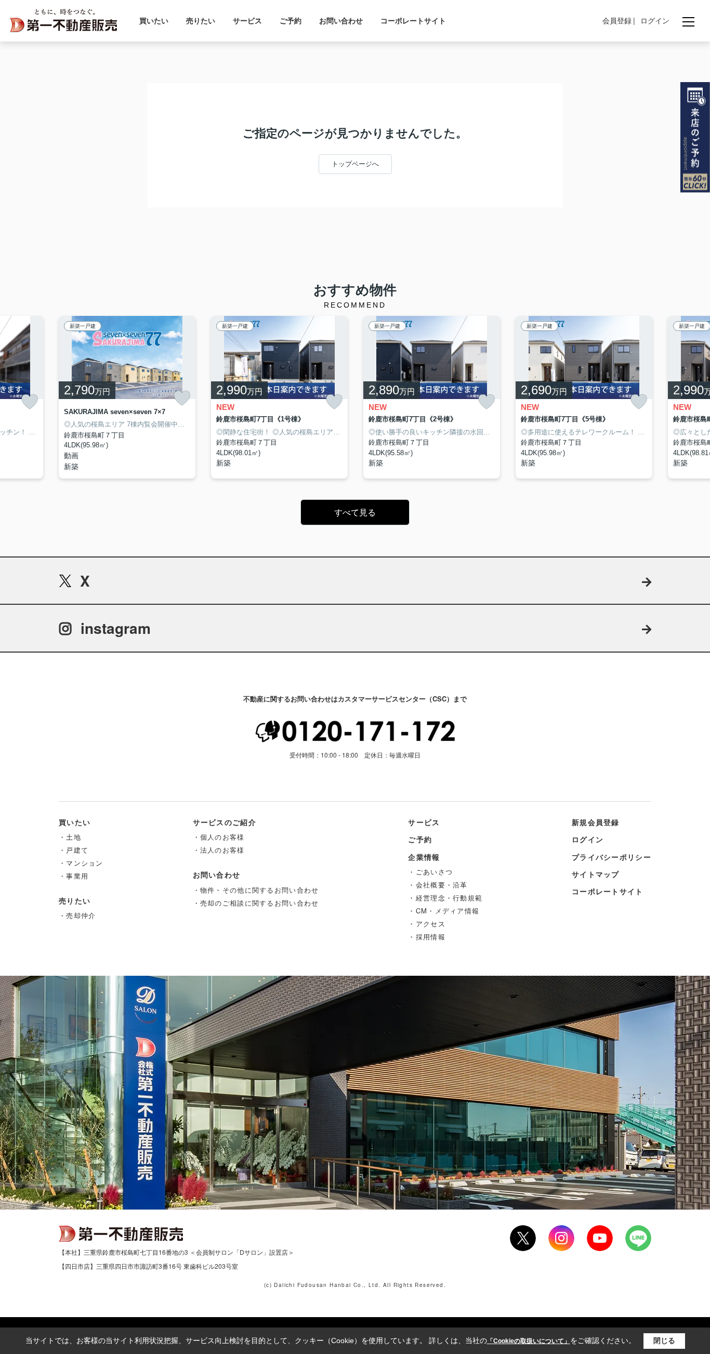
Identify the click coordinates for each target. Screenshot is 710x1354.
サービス (247, 20)
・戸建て (73, 850)
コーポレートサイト (413, 20)
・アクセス (426, 923)
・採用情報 (426, 936)
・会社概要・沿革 (437, 885)
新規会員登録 (596, 822)
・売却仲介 (77, 915)
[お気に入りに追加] (29, 402)
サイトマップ (596, 874)
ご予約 (290, 20)
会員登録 (617, 20)
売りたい (200, 20)
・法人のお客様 (219, 850)
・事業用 (73, 876)
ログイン (654, 20)
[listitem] (127, 397)
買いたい (153, 20)
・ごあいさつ (430, 872)
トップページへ (355, 164)
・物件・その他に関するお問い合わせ (256, 890)
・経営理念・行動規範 (445, 897)
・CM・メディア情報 (443, 910)
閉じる (664, 1340)
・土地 (70, 837)
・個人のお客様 (219, 837)
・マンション (81, 863)
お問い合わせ (341, 20)
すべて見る (355, 512)
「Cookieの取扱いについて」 (528, 1341)
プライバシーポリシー (611, 857)
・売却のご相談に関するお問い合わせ (256, 903)
